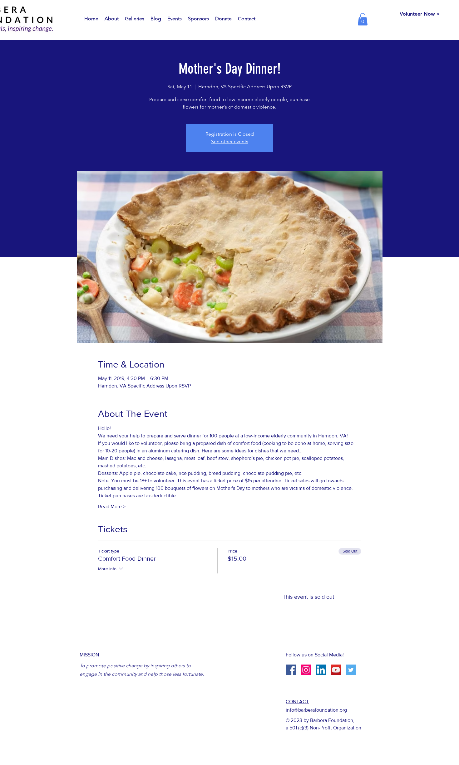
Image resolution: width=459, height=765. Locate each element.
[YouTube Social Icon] (336, 670)
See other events (229, 141)
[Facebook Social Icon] (291, 670)
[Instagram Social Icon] (306, 670)
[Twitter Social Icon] (351, 670)
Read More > (112, 506)
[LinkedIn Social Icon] (321, 670)
